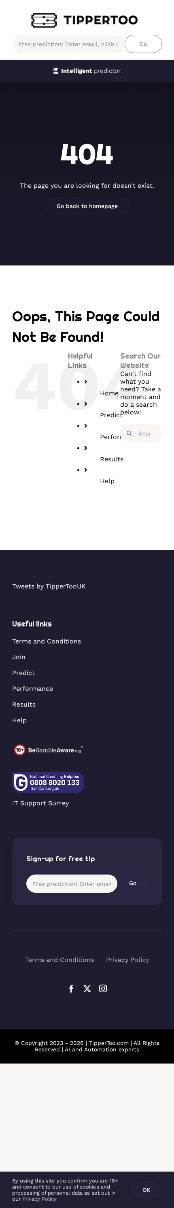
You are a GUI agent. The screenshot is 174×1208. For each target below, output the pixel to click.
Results (111, 459)
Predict (111, 415)
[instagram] (103, 988)
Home (109, 393)
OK (146, 1190)
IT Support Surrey (40, 803)
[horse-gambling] (48, 747)
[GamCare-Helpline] (48, 775)
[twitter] (87, 988)
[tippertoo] (87, 15)
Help (107, 481)
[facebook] (71, 988)
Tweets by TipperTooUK (49, 586)
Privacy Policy (39, 1199)
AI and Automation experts (102, 1049)
